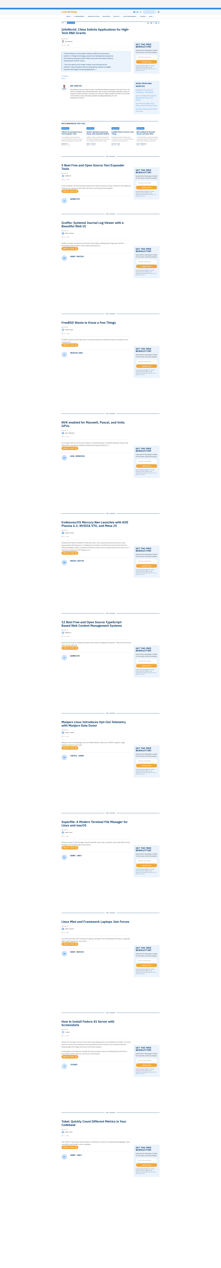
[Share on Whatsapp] (159, 23)
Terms (154, 68)
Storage (143, 16)
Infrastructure (93, 16)
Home (62, 22)
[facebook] (134, 12)
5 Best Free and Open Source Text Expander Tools (71, 133)
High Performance (129, 16)
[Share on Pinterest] (156, 23)
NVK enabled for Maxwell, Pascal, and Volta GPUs (146, 133)
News (68, 16)
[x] (141, 12)
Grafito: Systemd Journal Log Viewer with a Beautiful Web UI (98, 133)
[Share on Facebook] (151, 23)
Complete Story (68, 191)
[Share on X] (154, 23)
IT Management (79, 16)
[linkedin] (137, 12)
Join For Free (146, 62)
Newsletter (150, 12)
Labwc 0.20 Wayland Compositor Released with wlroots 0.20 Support (146, 98)
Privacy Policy (141, 70)
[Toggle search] (158, 12)
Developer (106, 16)
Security (116, 16)
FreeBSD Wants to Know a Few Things (123, 133)
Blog (150, 16)
